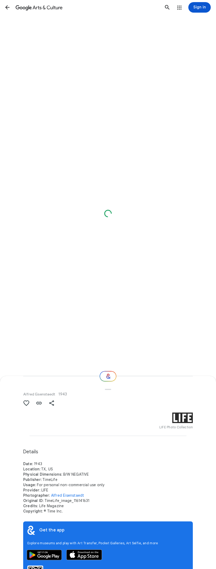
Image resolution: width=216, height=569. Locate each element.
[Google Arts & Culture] (87, 7)
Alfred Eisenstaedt (39, 394)
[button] (7, 7)
